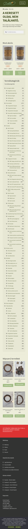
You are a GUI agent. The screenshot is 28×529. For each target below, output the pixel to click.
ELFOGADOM (11, 527)
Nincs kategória (9, 303)
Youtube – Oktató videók (9, 480)
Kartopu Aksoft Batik (14, 130)
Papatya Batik (12, 145)
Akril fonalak (11, 128)
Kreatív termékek (10, 288)
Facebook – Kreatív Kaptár (10, 487)
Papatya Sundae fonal (14, 148)
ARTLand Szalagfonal (14, 218)
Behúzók (10, 308)
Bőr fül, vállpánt (13, 316)
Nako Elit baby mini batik (15, 140)
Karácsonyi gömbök (12, 93)
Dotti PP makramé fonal (14, 184)
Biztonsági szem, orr (12, 263)
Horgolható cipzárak (12, 333)
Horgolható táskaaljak (13, 336)
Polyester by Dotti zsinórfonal (16, 237)
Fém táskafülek (12, 321)
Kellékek (10, 253)
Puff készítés (10, 98)
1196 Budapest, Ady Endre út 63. (10, 508)
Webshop (6, 444)
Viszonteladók (7, 464)
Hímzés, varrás (9, 248)
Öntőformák (12, 300)
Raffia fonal (12, 198)
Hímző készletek (11, 250)
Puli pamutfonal (13, 170)
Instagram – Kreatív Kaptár (10, 490)
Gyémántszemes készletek (14, 293)
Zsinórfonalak (11, 228)
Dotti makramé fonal (14, 181)
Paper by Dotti (12, 195)
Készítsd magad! (11, 295)
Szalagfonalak (11, 216)
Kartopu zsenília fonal (14, 163)
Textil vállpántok (13, 331)
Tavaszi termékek (13, 120)
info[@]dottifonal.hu (7, 506)
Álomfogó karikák (12, 260)
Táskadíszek (10, 343)
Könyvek (10, 275)
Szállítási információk (9, 467)
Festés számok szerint (13, 291)
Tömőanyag (10, 286)
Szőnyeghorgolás (12, 100)
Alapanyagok (12, 298)
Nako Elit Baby (12, 138)
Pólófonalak (10, 203)
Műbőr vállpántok (13, 326)
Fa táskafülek (12, 318)
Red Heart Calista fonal (14, 226)
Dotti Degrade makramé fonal (16, 179)
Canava (9, 311)
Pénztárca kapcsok (12, 280)
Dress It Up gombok (12, 265)
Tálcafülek (11, 328)
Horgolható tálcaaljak (13, 110)
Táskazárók (10, 348)
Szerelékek (10, 338)
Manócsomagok (11, 95)
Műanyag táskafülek (13, 323)
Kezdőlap (6, 9)
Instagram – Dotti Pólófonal (10, 485)
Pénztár (6, 452)
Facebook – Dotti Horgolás (10, 482)
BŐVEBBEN (18, 527)
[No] (26, 523)
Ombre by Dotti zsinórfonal (15, 235)
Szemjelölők (10, 283)
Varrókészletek (11, 255)
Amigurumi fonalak (12, 158)
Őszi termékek (12, 118)
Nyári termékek (12, 115)
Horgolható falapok (12, 105)
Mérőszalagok (11, 278)
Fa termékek (9, 103)
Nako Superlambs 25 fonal (15, 143)
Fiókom (6, 447)
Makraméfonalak (11, 172)
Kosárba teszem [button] (8, 72)
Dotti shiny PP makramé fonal (16, 186)
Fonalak (8, 125)
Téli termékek (12, 123)
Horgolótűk (10, 273)
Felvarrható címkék (12, 270)
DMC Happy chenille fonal (15, 161)
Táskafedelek (11, 346)
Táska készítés (9, 306)
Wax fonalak (12, 200)
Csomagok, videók (10, 88)
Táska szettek (11, 341)
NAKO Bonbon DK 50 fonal (15, 135)
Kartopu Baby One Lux (14, 133)
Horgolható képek (12, 108)
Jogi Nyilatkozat (8, 462)
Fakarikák (10, 268)
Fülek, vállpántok (12, 313)
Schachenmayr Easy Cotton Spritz (15, 213)
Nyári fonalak (11, 193)
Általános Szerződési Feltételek (11, 469)
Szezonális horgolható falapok (15, 113)
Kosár (5, 449)
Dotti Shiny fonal (13, 221)
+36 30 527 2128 (6, 501)
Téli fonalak (10, 223)
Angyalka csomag (12, 90)
